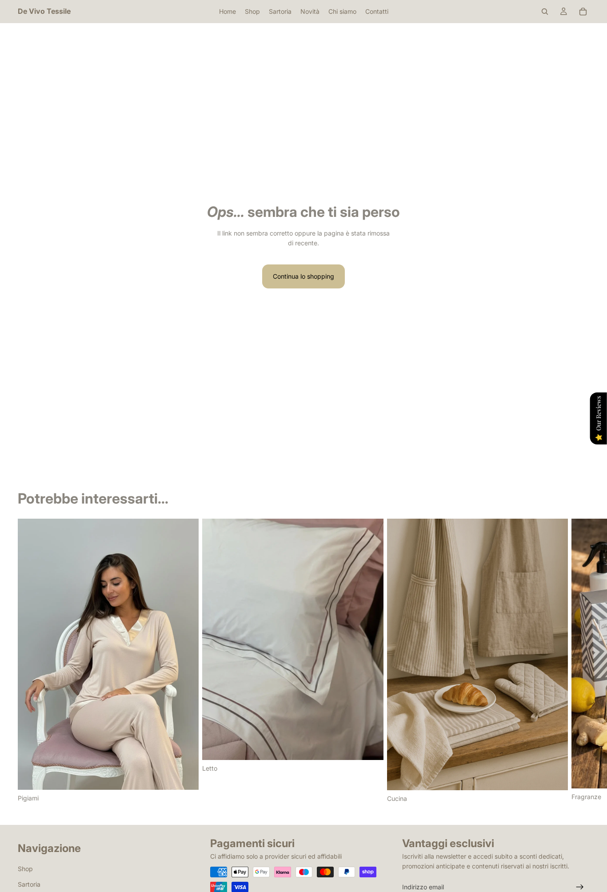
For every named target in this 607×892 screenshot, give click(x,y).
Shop (25, 868)
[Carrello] (583, 11)
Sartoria (29, 884)
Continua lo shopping (303, 276)
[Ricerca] (545, 11)
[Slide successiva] (579, 661)
